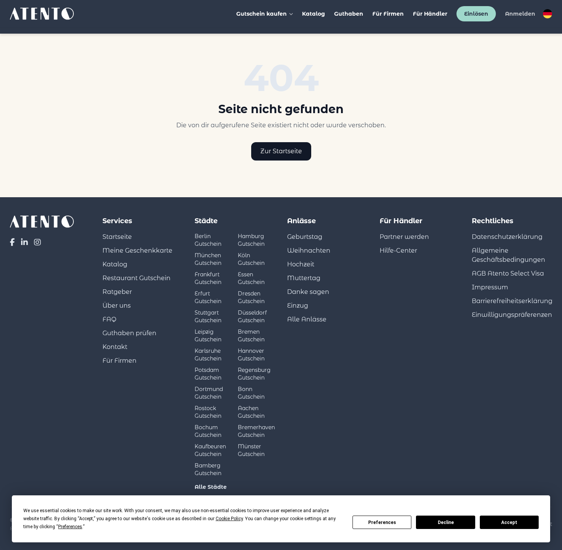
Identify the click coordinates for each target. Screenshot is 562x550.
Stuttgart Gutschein (208, 316)
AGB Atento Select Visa (508, 273)
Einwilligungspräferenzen (512, 314)
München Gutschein (208, 259)
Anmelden (520, 13)
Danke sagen (308, 291)
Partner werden (404, 236)
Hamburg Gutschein (251, 240)
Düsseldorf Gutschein (252, 316)
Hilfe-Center (398, 250)
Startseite (117, 236)
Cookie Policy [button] (229, 518)
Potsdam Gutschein (208, 374)
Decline (446, 522)
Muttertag (303, 278)
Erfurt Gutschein (208, 297)
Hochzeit (300, 264)
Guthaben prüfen (129, 333)
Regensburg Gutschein (254, 374)
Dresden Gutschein (251, 297)
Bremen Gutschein (251, 335)
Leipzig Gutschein (208, 335)
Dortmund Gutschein (209, 393)
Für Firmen (388, 13)
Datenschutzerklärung (507, 236)
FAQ (109, 319)
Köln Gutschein (251, 259)
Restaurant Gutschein (136, 278)
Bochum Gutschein (208, 431)
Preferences (382, 522)
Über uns (116, 305)
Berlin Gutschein (208, 240)
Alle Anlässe (306, 319)
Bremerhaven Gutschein (256, 431)
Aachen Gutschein (251, 412)
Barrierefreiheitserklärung (512, 301)
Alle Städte (211, 486)
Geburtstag (304, 236)
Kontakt (114, 346)
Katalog (313, 13)
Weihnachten (308, 250)
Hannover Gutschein (251, 354)
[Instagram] (37, 242)
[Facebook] (12, 242)
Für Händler (430, 13)
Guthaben (348, 13)
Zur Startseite (281, 151)
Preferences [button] (70, 526)
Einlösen (476, 13)
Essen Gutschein (251, 278)
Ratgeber (117, 291)
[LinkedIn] (24, 242)
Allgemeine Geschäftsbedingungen (508, 255)
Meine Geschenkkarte (137, 250)
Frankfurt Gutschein (208, 278)
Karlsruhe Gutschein (208, 354)
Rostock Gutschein (208, 412)
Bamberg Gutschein (208, 469)
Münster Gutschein (251, 450)
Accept (509, 522)
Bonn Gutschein (251, 393)
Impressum (490, 287)
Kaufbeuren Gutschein (210, 450)
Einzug (297, 305)
